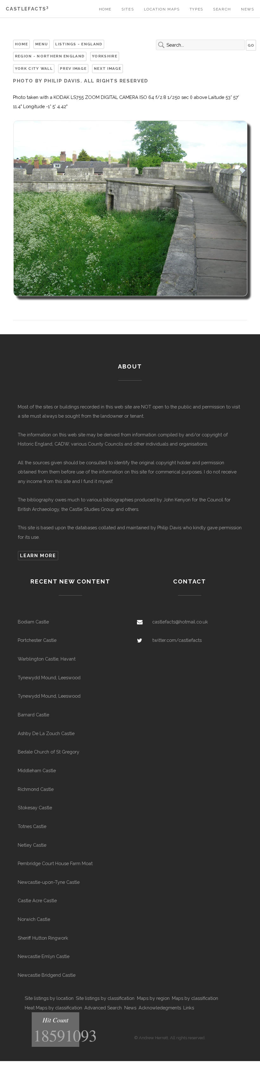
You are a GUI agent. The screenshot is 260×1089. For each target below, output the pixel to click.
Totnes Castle (32, 826)
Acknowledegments (160, 1007)
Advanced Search (103, 1007)
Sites (127, 9)
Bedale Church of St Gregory (48, 751)
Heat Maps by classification (53, 1007)
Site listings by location (49, 998)
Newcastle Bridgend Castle (46, 975)
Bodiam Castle (33, 621)
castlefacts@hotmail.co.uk (180, 621)
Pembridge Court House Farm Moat (55, 863)
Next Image (107, 68)
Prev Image (73, 68)
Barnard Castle (33, 714)
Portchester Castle (37, 640)
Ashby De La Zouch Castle (46, 733)
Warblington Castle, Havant (46, 659)
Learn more (38, 555)
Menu (41, 44)
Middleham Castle (37, 770)
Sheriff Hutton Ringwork (43, 938)
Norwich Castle (34, 919)
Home (105, 9)
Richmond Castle (36, 789)
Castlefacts (27, 8)
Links (188, 1007)
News (247, 9)
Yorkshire (104, 56)
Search (222, 9)
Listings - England (78, 44)
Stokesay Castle (35, 807)
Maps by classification (195, 998)
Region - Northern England (50, 56)
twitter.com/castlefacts (177, 640)
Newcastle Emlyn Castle (43, 956)
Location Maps (162, 9)
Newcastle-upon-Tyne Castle (49, 882)
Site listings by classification (105, 998)
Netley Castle (32, 845)
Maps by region (153, 998)
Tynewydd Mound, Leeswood (49, 677)
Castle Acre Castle (37, 900)
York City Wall (34, 68)
